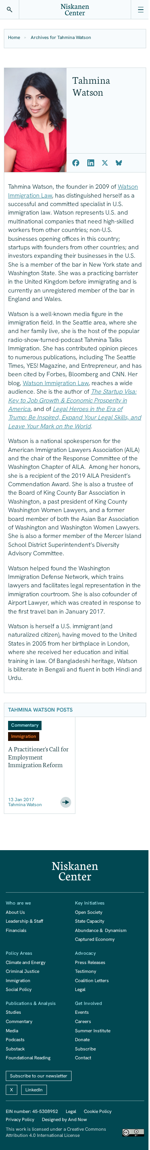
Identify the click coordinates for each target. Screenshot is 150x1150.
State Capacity (89, 921)
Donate (82, 1040)
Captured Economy (95, 939)
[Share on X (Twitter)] (105, 163)
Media (12, 1031)
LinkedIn (34, 1090)
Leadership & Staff (24, 921)
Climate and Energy (25, 962)
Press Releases (90, 962)
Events (82, 1012)
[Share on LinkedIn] (90, 162)
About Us (15, 912)
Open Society (88, 912)
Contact (83, 1058)
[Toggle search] (9, 9)
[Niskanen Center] (75, 9)
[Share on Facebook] (76, 162)
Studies (13, 1012)
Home (14, 37)
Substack (15, 1049)
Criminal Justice (22, 971)
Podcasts (15, 1040)
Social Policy (19, 989)
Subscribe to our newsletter (38, 1076)
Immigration (18, 981)
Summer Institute (92, 1031)
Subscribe (85, 1049)
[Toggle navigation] (140, 9)
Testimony (85, 971)
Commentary (19, 1021)
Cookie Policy (98, 1111)
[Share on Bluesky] (119, 163)
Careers (83, 1021)
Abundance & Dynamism (101, 930)
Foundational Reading (28, 1058)
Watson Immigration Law (55, 383)
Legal (80, 989)
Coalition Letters (92, 981)
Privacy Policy (20, 1119)
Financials (16, 930)
